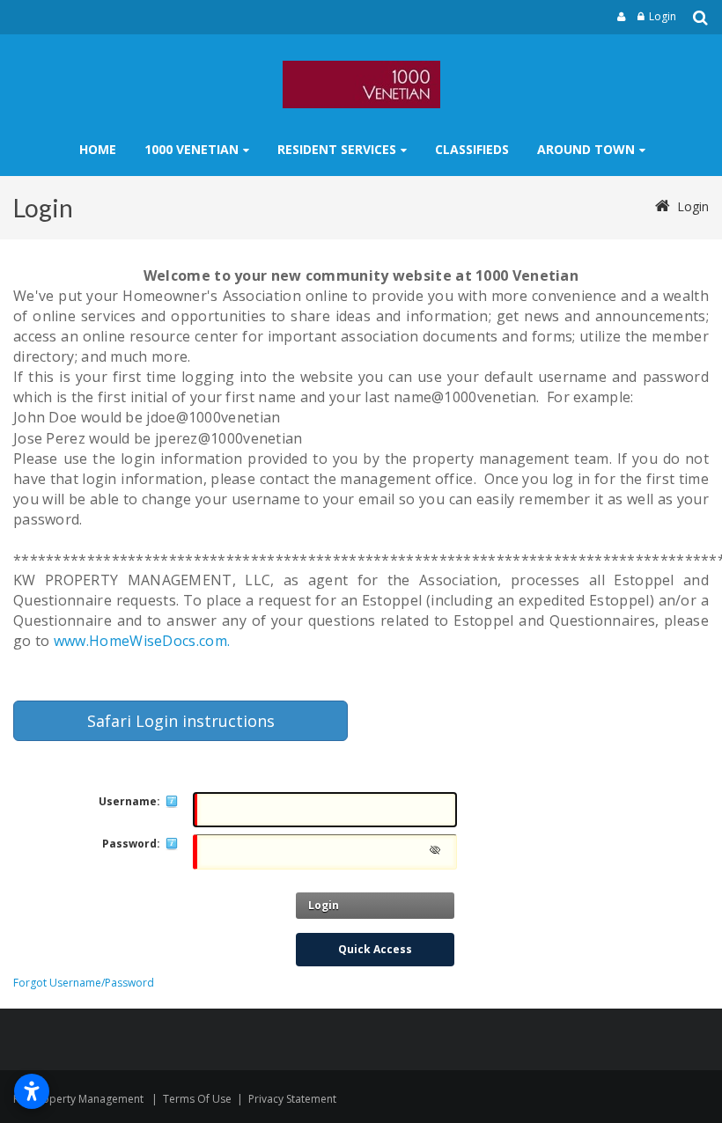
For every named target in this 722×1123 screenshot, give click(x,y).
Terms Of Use (197, 1098)
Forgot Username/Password (83, 982)
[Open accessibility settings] (31, 1091)
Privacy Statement (292, 1098)
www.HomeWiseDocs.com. (142, 640)
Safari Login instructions (181, 720)
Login (662, 16)
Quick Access (375, 949)
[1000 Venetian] (361, 84)
